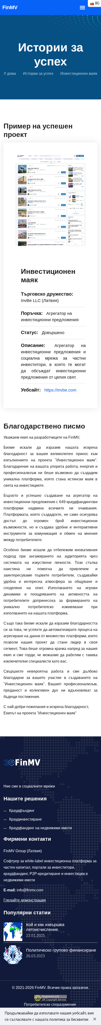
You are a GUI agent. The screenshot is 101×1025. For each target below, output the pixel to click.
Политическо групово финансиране (61, 950)
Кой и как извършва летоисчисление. (45, 927)
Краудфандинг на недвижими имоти (40, 828)
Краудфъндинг (22, 811)
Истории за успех (38, 73)
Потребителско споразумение (50, 1004)
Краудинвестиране (25, 819)
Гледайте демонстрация (25, 900)
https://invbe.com (60, 390)
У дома (10, 73)
